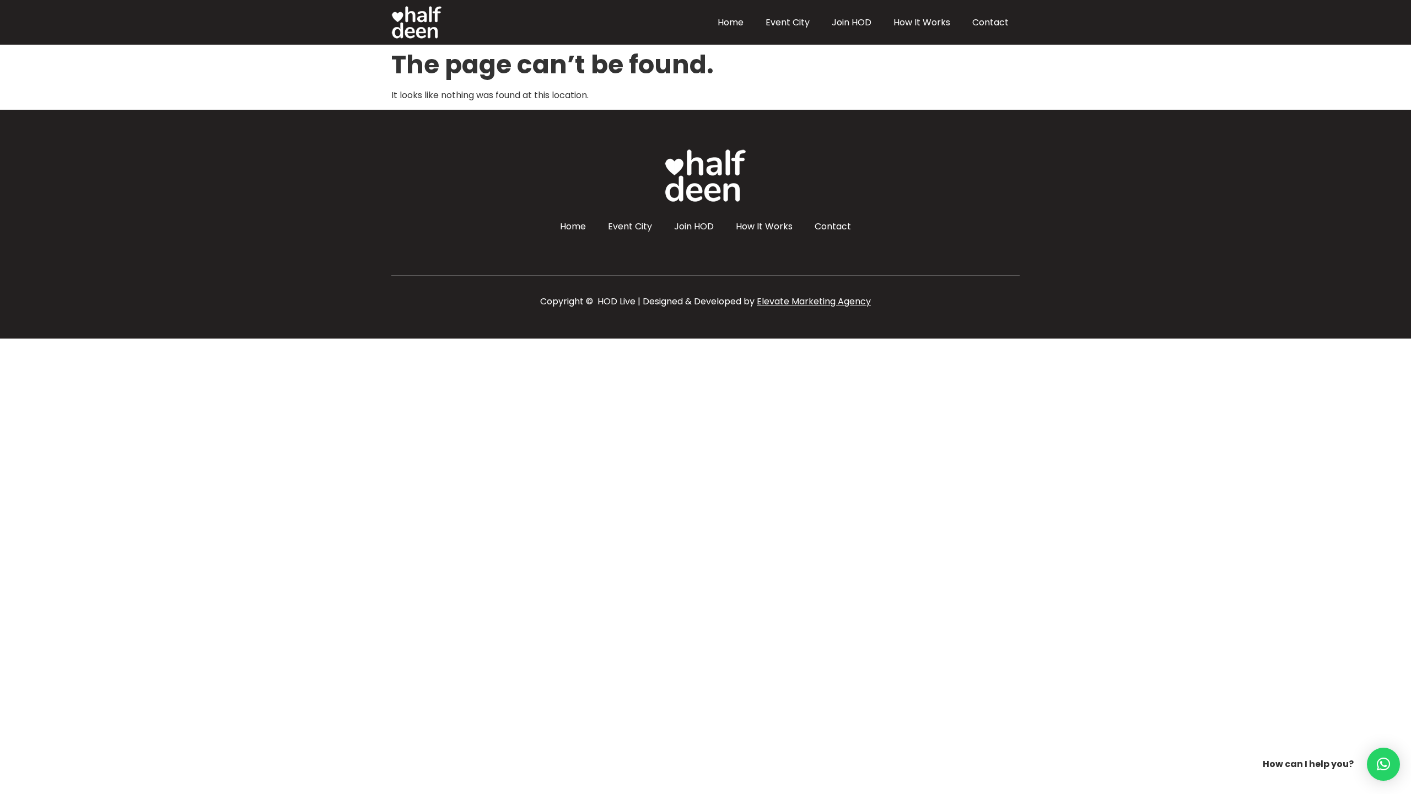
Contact (990, 22)
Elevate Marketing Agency (814, 301)
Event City (788, 22)
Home (731, 22)
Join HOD (851, 22)
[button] (1383, 764)
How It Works (921, 22)
